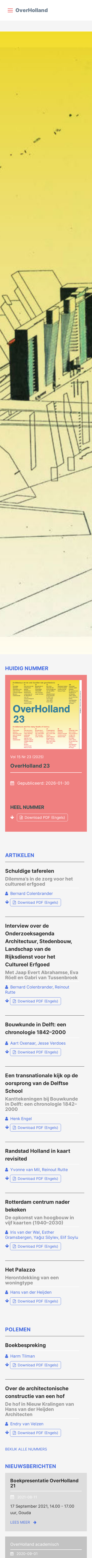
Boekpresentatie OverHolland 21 (44, 1483)
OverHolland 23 (30, 766)
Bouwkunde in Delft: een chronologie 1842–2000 (35, 1028)
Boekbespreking (25, 1345)
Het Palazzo (32, 1276)
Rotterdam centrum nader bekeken (39, 1212)
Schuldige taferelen (39, 877)
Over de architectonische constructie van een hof (39, 1401)
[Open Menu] (10, 10)
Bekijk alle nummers (26, 1449)
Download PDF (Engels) (41, 817)
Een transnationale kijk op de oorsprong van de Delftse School (41, 1092)
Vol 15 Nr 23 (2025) (27, 757)
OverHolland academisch (34, 1544)
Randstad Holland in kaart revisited (37, 1155)
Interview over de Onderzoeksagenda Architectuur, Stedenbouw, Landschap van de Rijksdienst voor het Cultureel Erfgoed (41, 951)
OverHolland (31, 10)
